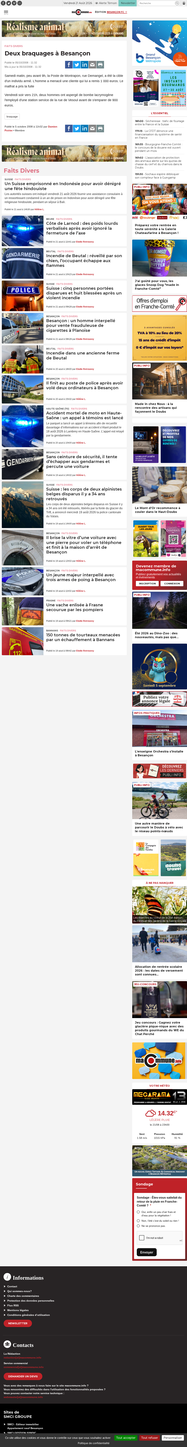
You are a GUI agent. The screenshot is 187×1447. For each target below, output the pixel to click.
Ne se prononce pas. (154, 1225)
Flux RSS (13, 1305)
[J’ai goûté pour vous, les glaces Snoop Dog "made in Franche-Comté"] (159, 258)
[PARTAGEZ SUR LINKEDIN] (84, 64)
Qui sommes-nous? (19, 1291)
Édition (100, 11)
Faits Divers (14, 46)
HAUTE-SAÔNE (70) (57, 408)
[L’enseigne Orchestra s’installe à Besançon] (159, 728)
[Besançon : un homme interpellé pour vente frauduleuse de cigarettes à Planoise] (22, 327)
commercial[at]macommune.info (24, 1367)
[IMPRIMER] (100, 64)
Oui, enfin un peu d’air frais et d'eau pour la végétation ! (159, 1213)
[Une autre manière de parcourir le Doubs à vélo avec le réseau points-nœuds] (159, 800)
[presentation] (135, 904)
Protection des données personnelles (30, 1300)
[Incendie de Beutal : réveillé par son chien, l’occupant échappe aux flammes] (22, 262)
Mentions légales (18, 1310)
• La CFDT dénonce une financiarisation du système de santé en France (158, 134)
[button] (177, 3)
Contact (12, 1286)
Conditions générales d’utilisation (28, 1314)
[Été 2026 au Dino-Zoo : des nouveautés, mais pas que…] (159, 610)
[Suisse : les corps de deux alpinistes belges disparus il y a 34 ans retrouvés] (22, 495)
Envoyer (146, 1252)
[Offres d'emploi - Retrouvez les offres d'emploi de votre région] (159, 310)
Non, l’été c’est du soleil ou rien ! (160, 1220)
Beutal (51, 251)
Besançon (53, 316)
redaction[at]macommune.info (22, 1357)
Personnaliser (173, 1438)
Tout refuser (149, 1438)
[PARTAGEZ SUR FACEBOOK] (68, 64)
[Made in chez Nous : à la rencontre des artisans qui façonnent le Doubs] (159, 381)
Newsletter (17, 1323)
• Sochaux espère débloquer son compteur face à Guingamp (157, 175)
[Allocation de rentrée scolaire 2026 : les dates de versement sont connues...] (159, 943)
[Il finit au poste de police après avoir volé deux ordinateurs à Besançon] (22, 389)
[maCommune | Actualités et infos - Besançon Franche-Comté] (82, 12)
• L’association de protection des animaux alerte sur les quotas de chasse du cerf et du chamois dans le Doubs (158, 162)
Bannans (52, 630)
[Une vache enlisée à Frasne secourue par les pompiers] (22, 611)
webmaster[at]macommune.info (23, 1397)
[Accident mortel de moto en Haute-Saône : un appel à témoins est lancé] (22, 419)
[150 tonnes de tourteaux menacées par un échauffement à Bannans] (22, 641)
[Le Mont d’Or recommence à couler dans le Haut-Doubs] (159, 485)
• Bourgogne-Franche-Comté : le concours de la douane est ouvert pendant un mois (158, 148)
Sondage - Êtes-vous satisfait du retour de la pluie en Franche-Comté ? (159, 1201)
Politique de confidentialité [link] (93, 1443)
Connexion (172, 583)
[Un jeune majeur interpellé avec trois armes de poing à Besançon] (22, 581)
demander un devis (23, 1376)
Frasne (51, 600)
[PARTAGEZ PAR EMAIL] (92, 64)
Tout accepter (126, 1438)
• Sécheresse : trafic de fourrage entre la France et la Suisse (159, 122)
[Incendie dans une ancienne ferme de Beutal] (22, 359)
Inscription (147, 583)
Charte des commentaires (23, 1295)
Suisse (9, 179)
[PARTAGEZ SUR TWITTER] (76, 64)
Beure (50, 219)
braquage (12, 116)
